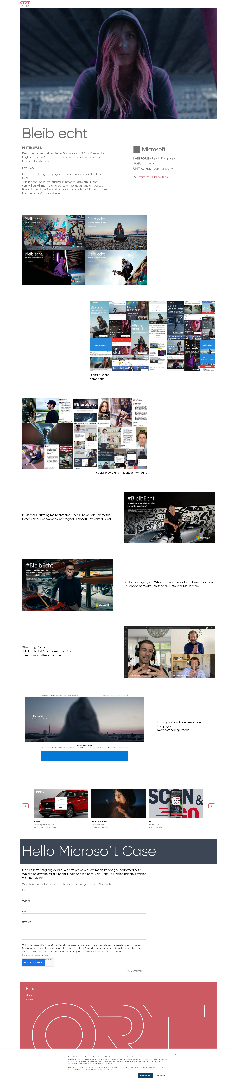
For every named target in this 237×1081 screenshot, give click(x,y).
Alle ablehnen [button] (161, 1075)
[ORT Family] (113, 4)
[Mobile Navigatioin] (214, 4)
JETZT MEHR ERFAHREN (152, 177)
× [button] (175, 1053)
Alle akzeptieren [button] (145, 1075)
